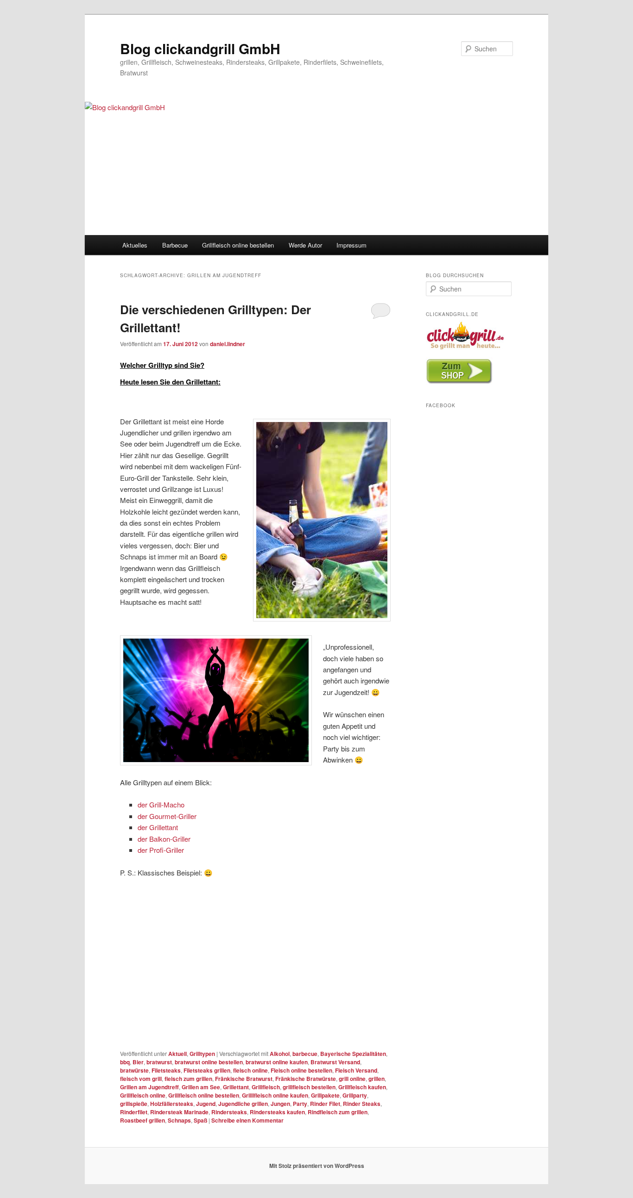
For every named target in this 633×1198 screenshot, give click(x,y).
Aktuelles (134, 245)
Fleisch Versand (356, 1070)
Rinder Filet (325, 1103)
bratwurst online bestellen (209, 1062)
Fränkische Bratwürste (305, 1078)
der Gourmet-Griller (167, 816)
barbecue (304, 1053)
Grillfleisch (266, 1087)
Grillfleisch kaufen (362, 1087)
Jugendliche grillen (243, 1103)
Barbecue (175, 245)
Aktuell (177, 1053)
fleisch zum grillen (188, 1078)
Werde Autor (305, 245)
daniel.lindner (227, 344)
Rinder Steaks (361, 1103)
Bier (138, 1062)
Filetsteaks (166, 1070)
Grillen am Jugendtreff (149, 1087)
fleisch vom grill (141, 1078)
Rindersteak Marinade (179, 1112)
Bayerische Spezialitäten (353, 1053)
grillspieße (133, 1103)
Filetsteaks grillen (207, 1070)
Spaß (200, 1120)
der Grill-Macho (161, 804)
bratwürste (134, 1070)
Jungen (280, 1103)
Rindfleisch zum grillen (337, 1112)
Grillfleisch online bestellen (238, 245)
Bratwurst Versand (335, 1062)
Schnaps (179, 1120)
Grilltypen (202, 1053)
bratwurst (159, 1062)
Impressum (351, 245)
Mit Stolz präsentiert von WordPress (316, 1165)
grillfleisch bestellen (309, 1087)
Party (300, 1103)
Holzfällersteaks (171, 1103)
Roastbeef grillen (142, 1120)
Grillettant (236, 1087)
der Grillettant (158, 827)
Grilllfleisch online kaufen (275, 1095)
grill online (352, 1078)
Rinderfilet (133, 1112)
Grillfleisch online (142, 1095)
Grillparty (354, 1095)
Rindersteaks (229, 1112)
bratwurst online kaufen (277, 1062)
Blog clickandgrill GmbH (200, 48)
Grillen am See (201, 1087)
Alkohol (280, 1053)
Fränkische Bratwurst (243, 1078)
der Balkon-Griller (164, 839)
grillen (376, 1078)
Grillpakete (325, 1095)
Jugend (205, 1103)
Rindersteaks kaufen (277, 1112)
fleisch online (250, 1070)
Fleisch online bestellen (301, 1070)
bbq (125, 1062)
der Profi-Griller (161, 850)
